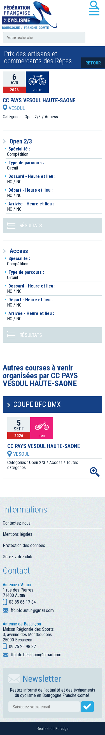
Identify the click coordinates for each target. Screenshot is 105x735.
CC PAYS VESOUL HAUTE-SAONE (39, 100)
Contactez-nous (17, 523)
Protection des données (24, 545)
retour (93, 63)
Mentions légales (17, 534)
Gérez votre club (17, 556)
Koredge (62, 728)
